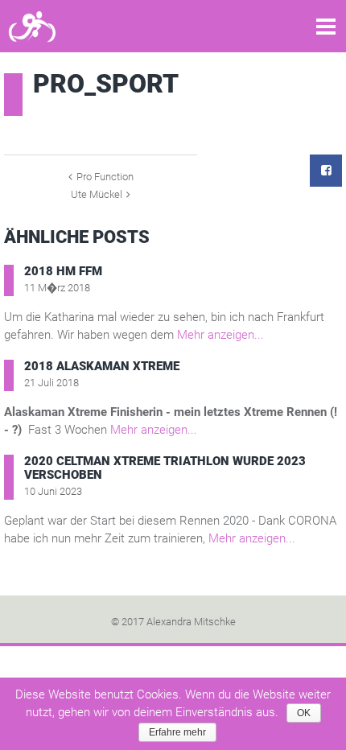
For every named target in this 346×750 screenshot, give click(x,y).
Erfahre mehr (177, 732)
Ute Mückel (96, 194)
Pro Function (105, 177)
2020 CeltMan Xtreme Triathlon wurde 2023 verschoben (165, 468)
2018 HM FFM (63, 271)
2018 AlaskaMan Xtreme (101, 366)
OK (304, 713)
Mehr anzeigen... (220, 335)
